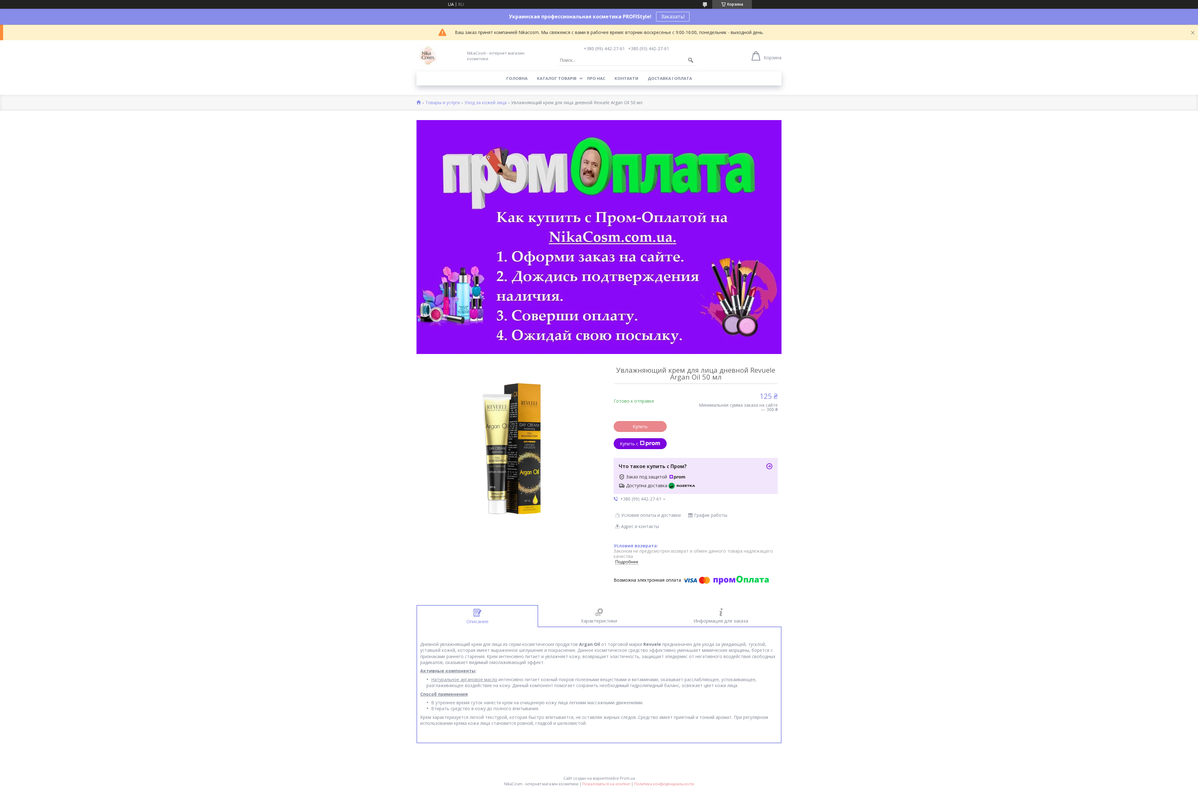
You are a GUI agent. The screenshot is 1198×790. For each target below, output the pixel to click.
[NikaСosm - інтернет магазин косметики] (427, 56)
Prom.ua (627, 778)
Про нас (596, 78)
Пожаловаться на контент (606, 784)
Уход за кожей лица (486, 102)
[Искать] (690, 60)
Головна (517, 78)
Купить (640, 426)
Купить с (629, 444)
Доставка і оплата (670, 78)
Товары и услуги (442, 102)
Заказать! (672, 16)
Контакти (626, 78)
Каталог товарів (557, 78)
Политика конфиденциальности (664, 784)
